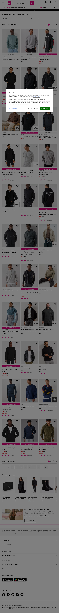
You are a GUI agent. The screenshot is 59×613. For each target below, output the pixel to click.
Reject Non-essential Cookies (31, 108)
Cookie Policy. (36, 96)
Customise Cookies (13, 108)
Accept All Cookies (45, 108)
